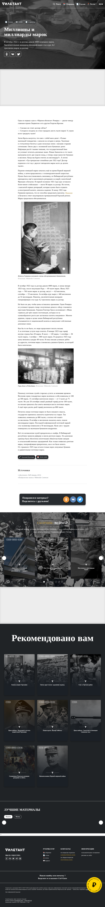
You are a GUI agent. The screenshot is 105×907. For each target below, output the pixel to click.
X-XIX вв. (20, 747)
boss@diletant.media (18, 900)
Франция (68, 193)
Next (101, 558)
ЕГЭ (7, 656)
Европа (14, 539)
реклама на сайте (86, 855)
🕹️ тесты (46, 858)
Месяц (18, 816)
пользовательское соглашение (90, 852)
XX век (20, 539)
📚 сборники (47, 852)
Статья (9, 22)
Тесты (41, 747)
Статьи (9, 539)
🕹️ (91, 4)
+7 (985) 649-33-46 (28, 900)
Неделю (8, 816)
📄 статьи (46, 855)
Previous (4, 558)
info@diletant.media (66, 859)
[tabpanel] (19, 558)
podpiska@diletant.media (68, 855)
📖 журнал (46, 860)
